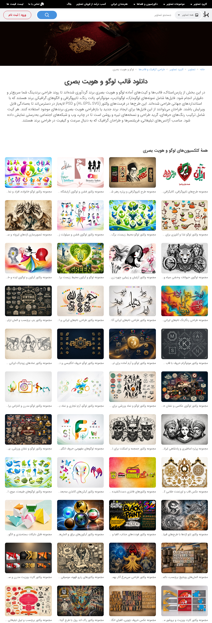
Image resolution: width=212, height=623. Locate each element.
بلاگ (69, 4)
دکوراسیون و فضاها (147, 4)
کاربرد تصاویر (200, 4)
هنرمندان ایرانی (119, 4)
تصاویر (191, 69)
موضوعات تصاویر (176, 4)
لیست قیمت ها (15, 4)
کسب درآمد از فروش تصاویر (91, 4)
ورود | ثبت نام (17, 15)
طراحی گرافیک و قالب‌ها (152, 69)
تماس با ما (34, 4)
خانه (202, 69)
